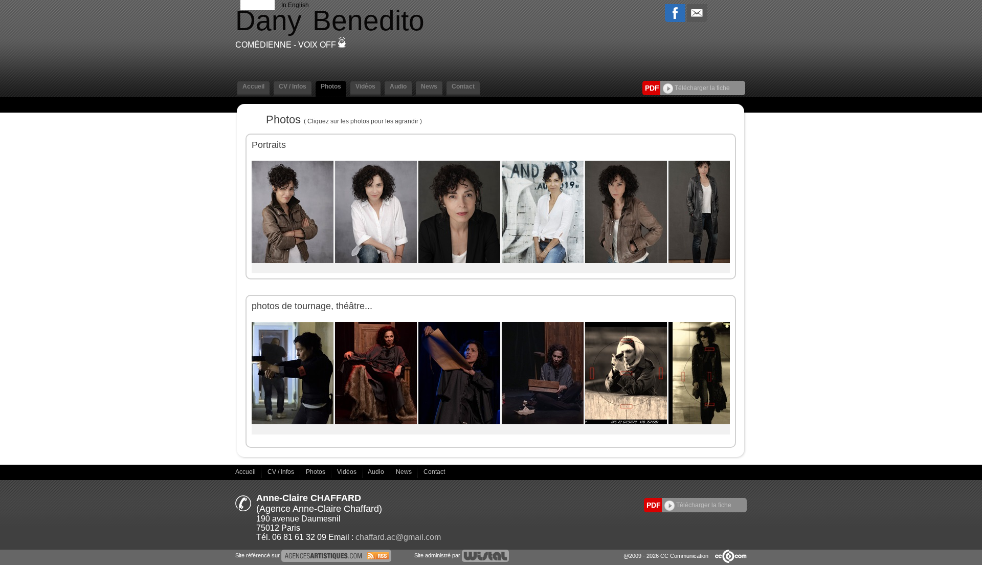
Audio (377, 471)
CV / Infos (281, 471)
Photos (316, 471)
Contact (434, 471)
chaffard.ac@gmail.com (398, 537)
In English (295, 5)
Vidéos (347, 471)
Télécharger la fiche (701, 88)
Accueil (246, 471)
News (404, 471)
